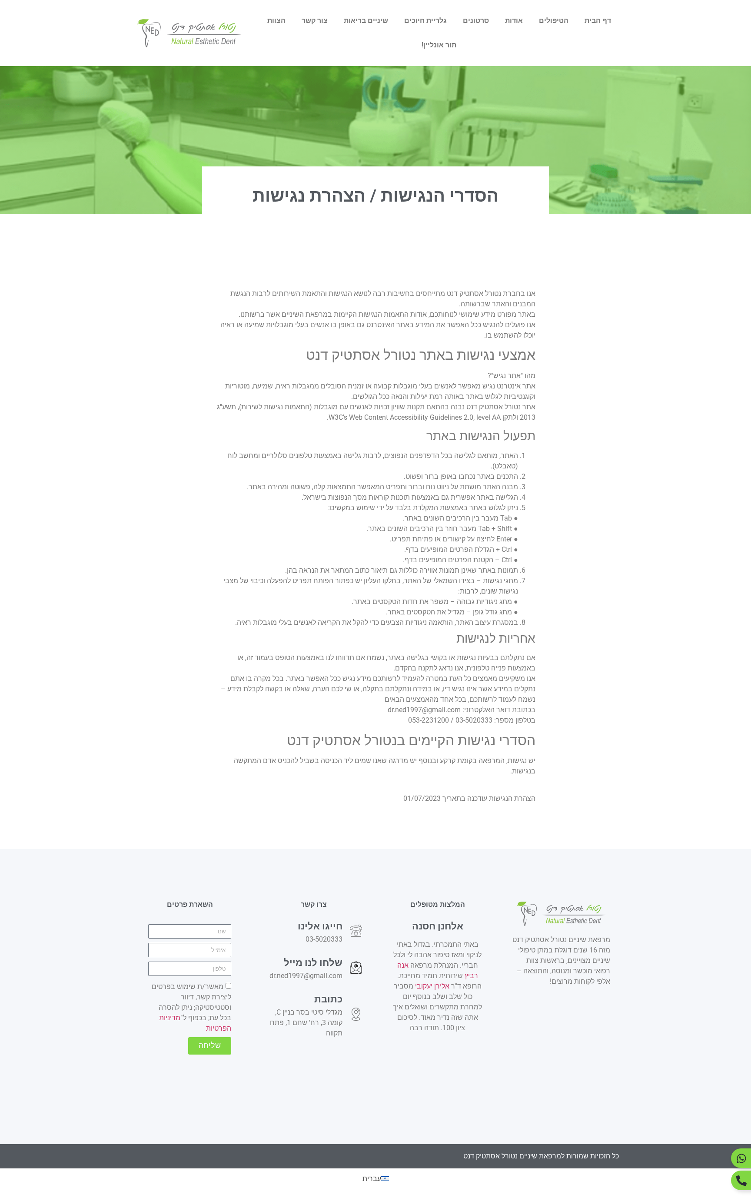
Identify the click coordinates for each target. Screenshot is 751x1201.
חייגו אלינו (320, 926)
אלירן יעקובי (431, 986)
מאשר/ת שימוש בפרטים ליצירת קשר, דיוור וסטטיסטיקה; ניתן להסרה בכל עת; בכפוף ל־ (191, 1007)
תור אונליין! (439, 45)
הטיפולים (553, 21)
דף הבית (598, 21)
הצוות (276, 21)
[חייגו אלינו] (355, 930)
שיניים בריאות (366, 21)
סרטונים (476, 21)
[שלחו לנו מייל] (355, 967)
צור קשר (315, 21)
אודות (514, 21)
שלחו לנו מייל (313, 962)
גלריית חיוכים (425, 21)
